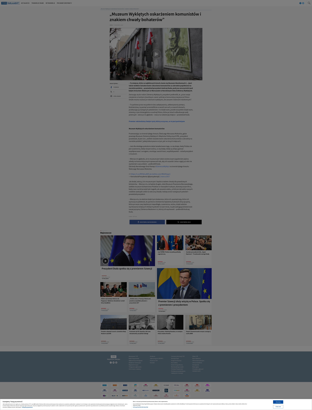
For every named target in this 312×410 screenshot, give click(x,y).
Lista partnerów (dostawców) (140, 407)
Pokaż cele (278, 406)
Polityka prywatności (27, 407)
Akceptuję (278, 402)
